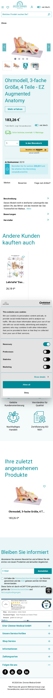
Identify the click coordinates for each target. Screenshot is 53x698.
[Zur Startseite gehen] (20, 5)
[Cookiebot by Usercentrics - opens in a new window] (39, 303)
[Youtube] (13, 672)
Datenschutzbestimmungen (27, 578)
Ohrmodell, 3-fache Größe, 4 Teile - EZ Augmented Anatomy (27, 511)
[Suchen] (49, 14)
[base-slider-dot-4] (27, 59)
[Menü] (3, 7)
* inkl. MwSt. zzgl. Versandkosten (18, 126)
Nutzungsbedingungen (10, 592)
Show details (39, 377)
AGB (23, 581)
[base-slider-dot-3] (23, 59)
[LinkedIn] (27, 672)
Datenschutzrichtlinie (19, 589)
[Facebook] (6, 672)
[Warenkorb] (34, 7)
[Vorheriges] (4, 47)
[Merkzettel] (7, 7)
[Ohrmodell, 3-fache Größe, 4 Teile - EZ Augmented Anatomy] (27, 496)
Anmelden (43, 571)
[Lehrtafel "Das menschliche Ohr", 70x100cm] (15, 266)
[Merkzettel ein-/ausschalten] (23, 257)
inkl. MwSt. (43, 7)
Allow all (26, 385)
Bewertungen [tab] (10, 214)
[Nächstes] (49, 47)
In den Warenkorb (34, 143)
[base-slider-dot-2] (19, 59)
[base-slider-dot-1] (15, 59)
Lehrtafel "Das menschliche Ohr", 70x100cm (15, 282)
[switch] (46, 352)
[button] (34, 151)
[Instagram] (20, 672)
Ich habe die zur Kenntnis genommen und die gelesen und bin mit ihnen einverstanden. (27, 581)
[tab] (26, 203)
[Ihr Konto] (31, 7)
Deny (26, 393)
